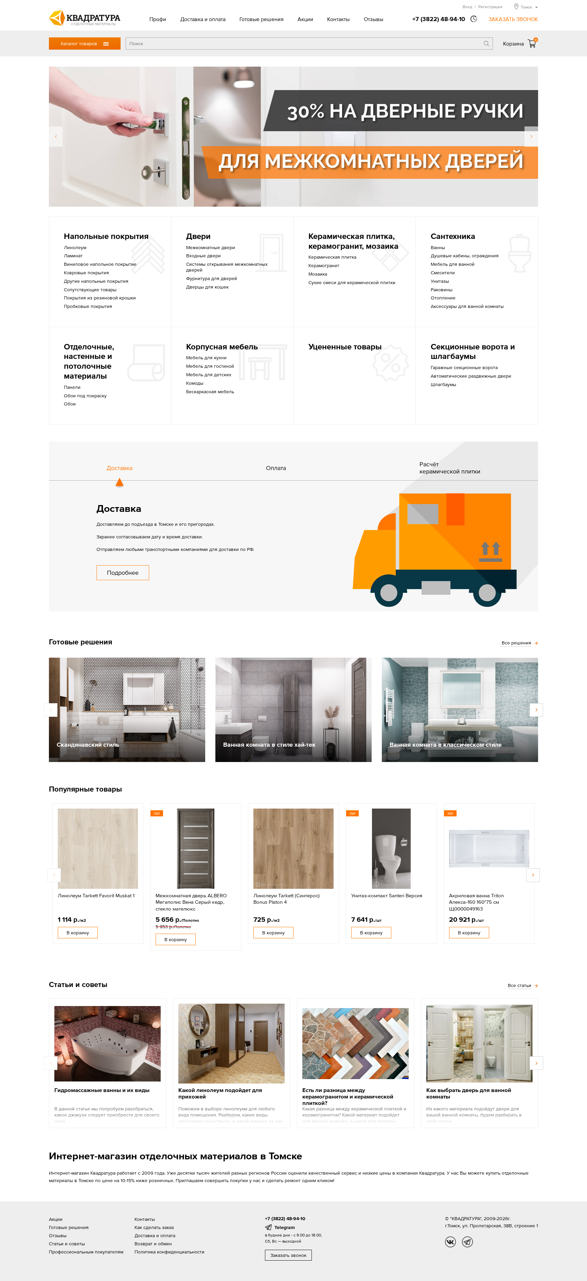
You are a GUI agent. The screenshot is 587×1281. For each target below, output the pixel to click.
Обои (70, 403)
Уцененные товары (345, 346)
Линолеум (75, 247)
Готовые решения (261, 19)
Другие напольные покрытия (96, 281)
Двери (198, 236)
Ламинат (73, 255)
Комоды (194, 383)
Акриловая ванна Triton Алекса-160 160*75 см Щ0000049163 (476, 902)
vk (450, 1241)
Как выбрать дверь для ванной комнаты (468, 1093)
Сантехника (453, 236)
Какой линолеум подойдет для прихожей (220, 1093)
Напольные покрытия (106, 236)
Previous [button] (56, 136)
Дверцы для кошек (207, 287)
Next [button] (531, 136)
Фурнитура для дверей (211, 278)
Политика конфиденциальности (169, 1251)
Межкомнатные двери (210, 247)
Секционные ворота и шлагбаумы (473, 351)
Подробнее (123, 572)
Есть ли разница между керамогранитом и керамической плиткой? (347, 1096)
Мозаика (317, 274)
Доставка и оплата (203, 19)
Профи (157, 19)
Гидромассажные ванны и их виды (101, 1090)
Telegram (284, 1227)
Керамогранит (323, 265)
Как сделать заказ (154, 1227)
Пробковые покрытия (88, 306)
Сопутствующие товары (90, 289)
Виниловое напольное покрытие (100, 264)
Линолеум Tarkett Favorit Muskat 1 (96, 895)
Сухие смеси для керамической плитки (351, 282)
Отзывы (373, 19)
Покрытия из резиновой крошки (100, 297)
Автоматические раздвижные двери (471, 376)
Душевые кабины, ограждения (465, 255)
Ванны (438, 247)
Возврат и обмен (153, 1243)
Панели (72, 387)
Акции (305, 19)
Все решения (516, 642)
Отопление (443, 297)
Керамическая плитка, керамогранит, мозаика (353, 240)
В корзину (78, 932)
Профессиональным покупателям (86, 1251)
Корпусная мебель (222, 346)
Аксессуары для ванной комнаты (467, 306)
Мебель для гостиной (210, 366)
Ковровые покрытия (86, 272)
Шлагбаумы (443, 384)
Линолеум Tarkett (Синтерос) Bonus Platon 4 (286, 899)
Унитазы (440, 281)
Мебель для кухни (206, 357)
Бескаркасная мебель (210, 391)
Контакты (338, 19)
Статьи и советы (67, 1243)
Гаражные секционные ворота (464, 367)
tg (467, 1241)
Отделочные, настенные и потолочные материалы (89, 361)
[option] (293, 137)
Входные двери (203, 255)
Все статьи (519, 985)
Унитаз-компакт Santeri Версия (386, 895)
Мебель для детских (208, 374)
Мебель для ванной (453, 264)
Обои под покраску (85, 395)
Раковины (441, 289)
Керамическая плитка (332, 257)
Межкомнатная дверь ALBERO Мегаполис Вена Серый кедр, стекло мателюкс (191, 902)
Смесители (443, 272)
